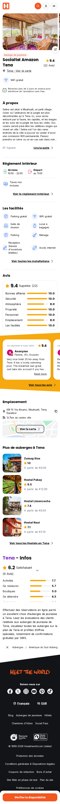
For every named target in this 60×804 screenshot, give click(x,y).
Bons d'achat (44, 771)
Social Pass (41, 723)
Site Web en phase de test (22, 779)
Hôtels (48, 715)
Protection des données (30, 755)
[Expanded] (7, 647)
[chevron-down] (37, 570)
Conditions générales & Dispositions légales (30, 763)
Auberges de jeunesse (29, 715)
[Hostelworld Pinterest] (42, 691)
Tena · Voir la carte (19, 70)
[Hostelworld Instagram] (26, 691)
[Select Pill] (38, 6)
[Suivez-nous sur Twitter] (18, 691)
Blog (10, 715)
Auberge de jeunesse (15, 55)
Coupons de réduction (21, 771)
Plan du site (46, 779)
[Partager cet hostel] (55, 49)
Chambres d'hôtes (22, 723)
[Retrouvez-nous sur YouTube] (34, 691)
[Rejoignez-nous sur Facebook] (10, 691)
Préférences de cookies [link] (30, 787)
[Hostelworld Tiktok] (50, 691)
